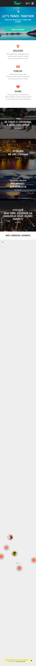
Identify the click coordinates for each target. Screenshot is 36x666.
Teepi (18, 3)
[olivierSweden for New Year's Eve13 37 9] (10, 537)
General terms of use (20, 661)
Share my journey (18, 30)
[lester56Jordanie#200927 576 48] (14, 553)
